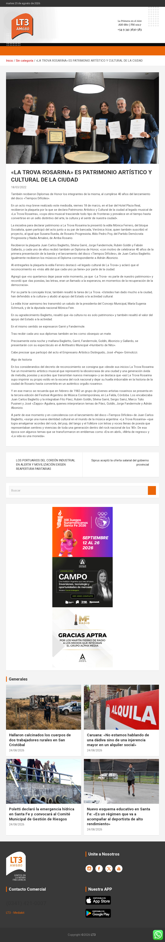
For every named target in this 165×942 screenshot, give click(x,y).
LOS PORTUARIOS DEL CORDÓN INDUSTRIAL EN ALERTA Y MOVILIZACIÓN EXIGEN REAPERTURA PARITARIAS (45, 465)
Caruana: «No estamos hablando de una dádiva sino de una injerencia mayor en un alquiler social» (118, 740)
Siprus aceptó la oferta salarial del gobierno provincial (120, 462)
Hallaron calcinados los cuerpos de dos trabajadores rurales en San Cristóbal (40, 740)
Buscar (152, 490)
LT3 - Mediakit (15, 913)
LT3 (93, 935)
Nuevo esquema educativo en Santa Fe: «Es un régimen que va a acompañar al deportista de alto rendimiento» (118, 816)
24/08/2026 (16, 750)
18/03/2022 (18, 187)
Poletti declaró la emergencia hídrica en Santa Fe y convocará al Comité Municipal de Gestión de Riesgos (41, 814)
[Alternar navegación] (11, 50)
